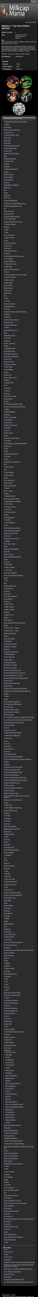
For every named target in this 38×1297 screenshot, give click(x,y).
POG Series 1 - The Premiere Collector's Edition (18, 1269)
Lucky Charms (8, 599)
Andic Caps (7, 140)
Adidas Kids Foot (10, 1052)
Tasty (6, 984)
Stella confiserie (8, 955)
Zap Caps (8, 1185)
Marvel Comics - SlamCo (12, 628)
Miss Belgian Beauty (10, 662)
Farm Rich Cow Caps (10, 396)
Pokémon (7, 764)
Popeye (6, 802)
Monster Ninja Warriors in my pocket (14, 673)
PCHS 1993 (7, 746)
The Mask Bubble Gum (11, 1011)
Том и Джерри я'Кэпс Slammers (13, 1237)
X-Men (7, 1166)
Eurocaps (8, 388)
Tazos (7, 990)
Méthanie (8, 1081)
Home (5, 1249)
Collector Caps (8, 282)
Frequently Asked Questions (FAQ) (14, 1279)
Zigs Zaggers (8, 1198)
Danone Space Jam (10, 303)
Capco (7, 229)
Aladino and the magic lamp (12, 130)
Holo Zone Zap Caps (10, 485)
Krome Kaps (8, 564)
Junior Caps (7, 536)
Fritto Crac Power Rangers (11, 438)
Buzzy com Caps (9, 211)
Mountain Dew (8, 686)
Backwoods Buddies (10, 158)
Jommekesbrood (10, 522)
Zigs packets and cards (11, 1195)
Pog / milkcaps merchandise (12, 1271)
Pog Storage (7, 1276)
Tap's (6, 979)
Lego (5, 583)
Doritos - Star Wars (9, 343)
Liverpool (6, 591)
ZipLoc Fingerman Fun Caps (12, 1200)
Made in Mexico (9, 607)
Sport (5, 926)
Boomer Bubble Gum (11, 200)
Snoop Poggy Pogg (9, 897)
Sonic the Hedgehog (11, 1101)
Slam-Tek (8, 876)
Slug (6, 887)
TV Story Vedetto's (9, 1029)
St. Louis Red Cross (10, 934)
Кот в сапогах (8, 1216)
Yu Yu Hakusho (8, 1177)
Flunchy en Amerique (10, 417)
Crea (5, 295)
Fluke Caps (7, 414)
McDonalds (8, 641)
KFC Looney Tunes (9, 544)
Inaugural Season (10, 496)
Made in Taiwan (9, 609)
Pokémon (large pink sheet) (12, 769)
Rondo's (6, 842)
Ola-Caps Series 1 (9, 725)
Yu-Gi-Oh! (7, 1174)
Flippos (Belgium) (10, 412)
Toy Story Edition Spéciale (13, 1125)
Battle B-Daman (8, 180)
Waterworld (7, 1128)
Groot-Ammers (9, 467)
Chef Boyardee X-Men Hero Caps (14, 256)
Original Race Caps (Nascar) (13, 733)
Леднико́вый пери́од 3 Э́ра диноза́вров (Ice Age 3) (19, 1219)
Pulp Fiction (7, 818)
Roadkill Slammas (9, 834)
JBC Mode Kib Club (10, 512)
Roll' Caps (7, 839)
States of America (9, 953)
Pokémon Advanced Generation (13, 788)
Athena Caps (8, 151)
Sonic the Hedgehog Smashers (14, 1107)
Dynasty (6, 372)
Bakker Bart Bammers (11, 169)
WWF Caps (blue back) (11, 1158)
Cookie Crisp (7, 293)
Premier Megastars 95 (10, 810)
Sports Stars (7, 931)
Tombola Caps (8, 1021)
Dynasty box (7, 375)
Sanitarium (8, 855)
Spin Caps (7, 916)
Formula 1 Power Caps (10, 425)
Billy (5, 190)
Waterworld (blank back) (11, 1130)
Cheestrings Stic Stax (10, 251)
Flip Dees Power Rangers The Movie (14, 406)
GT (6, 469)
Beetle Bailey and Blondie (11, 185)
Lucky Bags (7, 594)
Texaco (7, 997)
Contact (6, 1254)
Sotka (5, 903)
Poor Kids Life (9, 1088)
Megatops (7, 649)
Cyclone (7, 301)
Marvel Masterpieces (10, 633)
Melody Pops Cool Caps (11, 652)
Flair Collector (10, 1065)
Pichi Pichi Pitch (9, 749)
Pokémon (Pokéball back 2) (12, 782)
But (5, 208)
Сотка (5, 1232)
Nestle (7, 696)
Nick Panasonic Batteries (12, 1083)
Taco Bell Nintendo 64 (10, 974)
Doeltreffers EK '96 (9, 335)
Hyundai (6, 493)
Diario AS (7, 317)
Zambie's (6, 1182)
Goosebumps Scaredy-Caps (12, 462)
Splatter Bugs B (10, 1114)
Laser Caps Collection (10, 572)
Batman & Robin (9, 174)
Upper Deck (8, 1040)
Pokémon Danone (9, 790)
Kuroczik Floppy (9, 567)
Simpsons (7, 868)
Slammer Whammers (11, 882)
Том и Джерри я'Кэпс (10, 1234)
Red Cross (7, 824)
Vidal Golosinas (9, 1042)
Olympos (6, 727)
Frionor (6, 435)
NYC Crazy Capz (9, 714)
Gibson (6, 451)
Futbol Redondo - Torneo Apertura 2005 (15, 443)
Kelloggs (7, 541)
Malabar (6, 617)
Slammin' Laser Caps (10, 884)
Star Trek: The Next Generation (13, 942)
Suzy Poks (7, 971)
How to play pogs (9, 1274)
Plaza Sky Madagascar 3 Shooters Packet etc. (18, 759)
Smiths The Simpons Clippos (12, 892)
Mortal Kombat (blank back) (12, 683)
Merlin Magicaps (10, 654)
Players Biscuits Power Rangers (13, 756)
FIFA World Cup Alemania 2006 (13, 404)
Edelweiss (7, 380)
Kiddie (6, 546)
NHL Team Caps (9, 707)
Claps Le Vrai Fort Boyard (11, 269)
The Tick (6, 1016)
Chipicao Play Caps (11, 264)
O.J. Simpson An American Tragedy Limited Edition (19, 717)
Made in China (9, 604)
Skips (6, 871)
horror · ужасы (8, 491)
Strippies (7, 963)
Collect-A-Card (9, 280)
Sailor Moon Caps (9, 847)
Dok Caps (8, 338)
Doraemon (7, 341)
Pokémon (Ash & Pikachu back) (13, 767)
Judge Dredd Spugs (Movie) (12, 530)
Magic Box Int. (9, 615)
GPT (5, 464)
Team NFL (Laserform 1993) (12, 992)
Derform (7, 314)
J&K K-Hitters (9, 504)
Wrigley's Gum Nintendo (11, 1153)
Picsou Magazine (10, 1086)
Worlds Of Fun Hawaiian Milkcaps (15, 1144)
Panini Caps (8, 738)
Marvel (6, 625)
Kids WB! (7, 551)
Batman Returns (8, 177)
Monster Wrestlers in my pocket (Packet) (16, 678)
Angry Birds (7, 143)
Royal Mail (7, 844)
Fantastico (7, 393)
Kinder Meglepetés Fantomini (12, 557)
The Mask (7, 1005)
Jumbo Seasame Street (11, 533)
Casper (6, 240)
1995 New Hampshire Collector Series (16, 122)
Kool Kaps (7, 562)
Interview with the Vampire (11, 499)
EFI (6, 385)
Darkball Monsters (9, 306)
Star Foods (8, 939)
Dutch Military (9, 369)
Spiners (7, 918)
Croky (6, 298)
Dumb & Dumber (9, 361)
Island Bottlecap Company (12, 501)
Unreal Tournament (9, 1037)
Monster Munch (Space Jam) (12, 670)
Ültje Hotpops (8, 1208)
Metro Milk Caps (10, 657)
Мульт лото (7, 1224)
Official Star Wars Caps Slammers (14, 722)
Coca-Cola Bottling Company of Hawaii (15, 274)
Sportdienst (7, 929)
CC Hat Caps (8, 245)
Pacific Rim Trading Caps (12, 735)
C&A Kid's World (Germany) (12, 216)
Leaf (6, 580)
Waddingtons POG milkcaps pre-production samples (19, 1262)
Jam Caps (8, 509)
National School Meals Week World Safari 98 (17, 691)
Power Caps (8, 805)
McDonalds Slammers (10, 644)
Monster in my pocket (10, 667)
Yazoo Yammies (9, 1171)
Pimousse (7, 751)
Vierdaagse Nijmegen (10, 1045)
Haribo (6, 477)
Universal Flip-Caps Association (14, 1032)
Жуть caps (7, 1213)
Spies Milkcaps (8, 913)
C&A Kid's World (9, 214)
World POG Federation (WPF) (13, 1141)
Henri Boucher (8, 483)
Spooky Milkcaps (9, 924)
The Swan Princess (9, 1013)
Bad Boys (7, 164)
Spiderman (7, 910)
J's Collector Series (9, 507)
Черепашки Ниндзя (10, 1239)
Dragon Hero (7, 359)
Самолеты (7, 1229)
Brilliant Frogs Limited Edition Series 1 (15, 203)
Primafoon (7, 813)
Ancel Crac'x (7, 138)
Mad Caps (7, 601)
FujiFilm (7, 1068)
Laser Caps (8, 570)
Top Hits (7, 1122)
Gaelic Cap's (7, 446)
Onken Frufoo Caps (9, 730)
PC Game (7, 743)
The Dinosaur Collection (11, 1003)
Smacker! (8, 1099)
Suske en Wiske (10, 968)
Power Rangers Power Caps (13, 808)
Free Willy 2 (7, 427)
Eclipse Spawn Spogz (10, 377)
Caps (6, 232)
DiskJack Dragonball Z (10, 325)
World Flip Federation (11, 1138)
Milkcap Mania (15, 12)
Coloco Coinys (8, 285)
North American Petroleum (11, 712)
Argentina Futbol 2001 (10, 148)
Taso (6, 981)
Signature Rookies (9, 865)
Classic (7, 272)
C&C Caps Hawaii (10, 219)
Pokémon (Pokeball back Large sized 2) (15, 780)
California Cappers (10, 224)
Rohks (7, 837)
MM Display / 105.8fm (10, 665)
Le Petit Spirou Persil (10, 586)
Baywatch (7, 182)
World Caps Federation (11, 1133)
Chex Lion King (8, 258)
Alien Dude (8, 1054)
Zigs (5, 1192)
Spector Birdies (8, 905)
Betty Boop (7, 187)
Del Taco (7, 309)
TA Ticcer (7, 987)
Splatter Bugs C (10, 1117)
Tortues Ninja (8, 1024)
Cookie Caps (7, 290)
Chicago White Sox (9, 261)
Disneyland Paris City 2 (11, 330)
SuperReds (7, 966)
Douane (6, 346)
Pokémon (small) (9, 785)
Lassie (6, 578)
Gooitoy (6, 459)
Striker (6, 960)
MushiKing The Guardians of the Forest (15, 688)
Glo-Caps (7, 456)
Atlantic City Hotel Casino (11, 153)
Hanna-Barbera (9, 472)
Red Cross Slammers (10, 826)
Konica (6, 559)
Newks (6, 699)
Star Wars (7, 947)
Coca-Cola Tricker (10, 277)
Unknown (7, 1034)
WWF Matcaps (8, 1161)
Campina (6, 227)
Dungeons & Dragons (10, 364)
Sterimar (6, 958)
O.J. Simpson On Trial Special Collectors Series (18, 720)
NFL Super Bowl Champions (12, 701)
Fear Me (6, 401)
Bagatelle (6, 166)
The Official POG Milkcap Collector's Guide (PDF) (18, 1282)
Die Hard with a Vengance (11, 319)
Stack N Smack (9, 937)
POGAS (6, 762)
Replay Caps (7, 831)
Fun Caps (8, 441)
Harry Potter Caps (9, 480)
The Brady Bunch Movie (11, 1000)
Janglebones (9, 1073)
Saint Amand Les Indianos (11, 850)
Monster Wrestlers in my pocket (13, 675)
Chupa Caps (8, 266)
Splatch (6, 921)
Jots (6, 525)
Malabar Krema (9, 1078)
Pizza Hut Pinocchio (10, 754)
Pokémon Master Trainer (11, 793)
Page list (34, 1)
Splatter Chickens (10, 1120)
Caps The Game (10, 237)
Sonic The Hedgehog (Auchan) (14, 1104)
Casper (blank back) (10, 243)
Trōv (6, 1026)
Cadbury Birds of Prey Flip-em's (13, 221)
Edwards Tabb (9, 383)
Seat (5, 858)
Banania (6, 172)
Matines (6, 636)
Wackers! (8, 1050)
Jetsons (6, 514)
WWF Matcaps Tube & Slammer (13, 1163)
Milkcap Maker (8, 660)
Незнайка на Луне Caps (11, 1226)
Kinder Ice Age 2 (9, 554)
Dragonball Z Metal (9, 351)
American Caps (8, 132)
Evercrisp (8, 391)
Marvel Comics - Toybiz (12, 630)
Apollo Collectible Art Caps (12, 145)
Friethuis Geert (8, 433)
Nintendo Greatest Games (11, 709)
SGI (6, 860)
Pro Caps (7, 815)
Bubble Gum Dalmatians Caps (13, 206)
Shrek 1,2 (7, 863)
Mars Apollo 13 (8, 620)
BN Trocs (8, 198)
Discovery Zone (8, 322)
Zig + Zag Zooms (9, 1187)
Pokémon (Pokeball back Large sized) (15, 777)
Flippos (7, 409)
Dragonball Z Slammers (11, 354)
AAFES (7, 124)
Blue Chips (7, 195)
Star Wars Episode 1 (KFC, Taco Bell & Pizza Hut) (19, 950)
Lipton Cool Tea (8, 588)
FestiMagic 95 (9, 1060)
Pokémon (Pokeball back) (11, 775)
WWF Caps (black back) (11, 1156)
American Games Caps (12, 135)
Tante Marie (7, 976)
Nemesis (6, 693)
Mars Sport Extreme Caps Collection (14, 623)
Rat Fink (7, 821)
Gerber (6, 448)
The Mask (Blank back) (11, 1008)
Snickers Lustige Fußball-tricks (13, 895)
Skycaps (7, 873)
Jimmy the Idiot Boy (11, 1075)
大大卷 (6, 1242)
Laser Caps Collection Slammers (13, 575)
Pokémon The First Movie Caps (13, 800)
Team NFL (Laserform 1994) (12, 995)
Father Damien (8, 399)
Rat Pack (8, 1096)
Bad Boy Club (9, 161)
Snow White (7, 900)
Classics (7, 1057)
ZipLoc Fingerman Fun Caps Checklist (15, 1203)
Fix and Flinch (9, 1062)
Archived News (8, 1252)
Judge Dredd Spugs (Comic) (12, 528)
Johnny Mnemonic (9, 517)
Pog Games (7, 1259)
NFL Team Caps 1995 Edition (12, 704)
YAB (6, 1169)
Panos (6, 741)
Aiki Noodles (7, 127)
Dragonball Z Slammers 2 (11, 356)
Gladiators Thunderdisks (11, 454)
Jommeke (8, 520)
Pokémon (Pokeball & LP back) (13, 772)
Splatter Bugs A (9, 1112)
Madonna (6, 612)
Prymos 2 (8, 1091)
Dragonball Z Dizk (10, 348)
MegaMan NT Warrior (10, 646)
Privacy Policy (8, 1257)
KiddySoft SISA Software (11, 549)
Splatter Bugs (9, 1109)
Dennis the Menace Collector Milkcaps (15, 311)
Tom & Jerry (7, 1018)
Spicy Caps (7, 908)
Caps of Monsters (9, 235)
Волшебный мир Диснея (11, 1211)
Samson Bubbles (9, 852)
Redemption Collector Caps (12, 829)
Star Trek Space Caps (10, 945)
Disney (7, 327)
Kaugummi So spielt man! (11, 538)
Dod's (5, 333)
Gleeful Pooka (9, 1070)
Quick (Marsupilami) (11, 1094)
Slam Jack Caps (10, 879)
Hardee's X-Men (8, 475)
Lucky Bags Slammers (10, 596)
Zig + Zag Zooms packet (11, 1190)
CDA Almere (7, 248)
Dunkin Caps (8, 367)
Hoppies (7, 488)
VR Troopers (7, 1048)
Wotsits (6, 1150)
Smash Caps (9, 890)
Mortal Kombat (8, 680)
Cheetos (7, 253)
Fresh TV (6, 430)
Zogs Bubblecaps (9, 1205)
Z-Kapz (6, 1179)
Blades (6, 193)
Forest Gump (8, 422)
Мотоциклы (7, 1221)
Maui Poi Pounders (9, 638)
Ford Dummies (8, 420)
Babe (5, 156)
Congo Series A (8, 288)
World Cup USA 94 (9, 1135)
